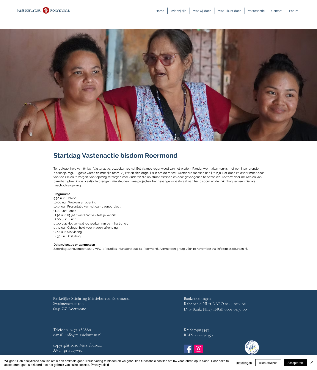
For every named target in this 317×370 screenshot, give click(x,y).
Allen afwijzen (268, 363)
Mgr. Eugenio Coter (81, 173)
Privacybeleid (100, 364)
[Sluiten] (311, 363)
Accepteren (295, 363)
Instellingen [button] (244, 363)
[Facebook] (188, 349)
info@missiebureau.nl (232, 248)
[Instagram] (198, 349)
